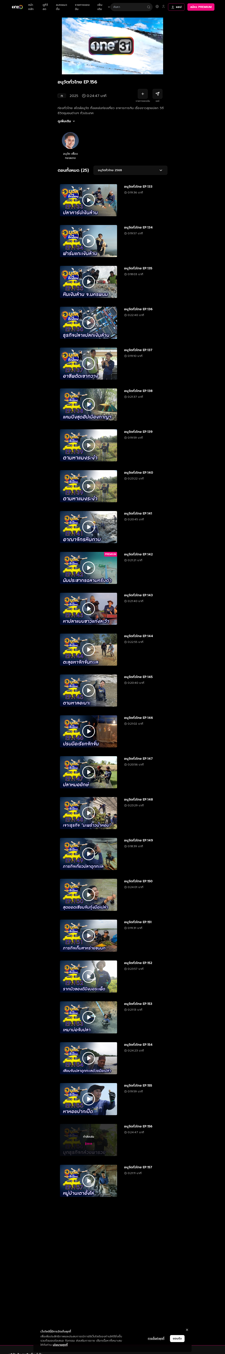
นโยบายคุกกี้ (60, 1345)
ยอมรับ (177, 1338)
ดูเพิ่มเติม (64, 121)
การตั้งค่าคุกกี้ (156, 1338)
